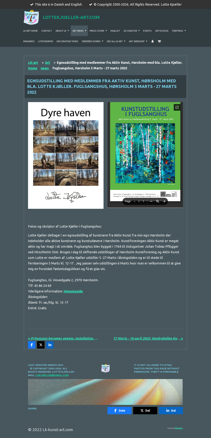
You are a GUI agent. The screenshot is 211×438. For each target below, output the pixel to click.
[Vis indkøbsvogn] (159, 41)
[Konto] (152, 41)
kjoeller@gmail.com (54, 375)
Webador (179, 428)
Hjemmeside (73, 291)
